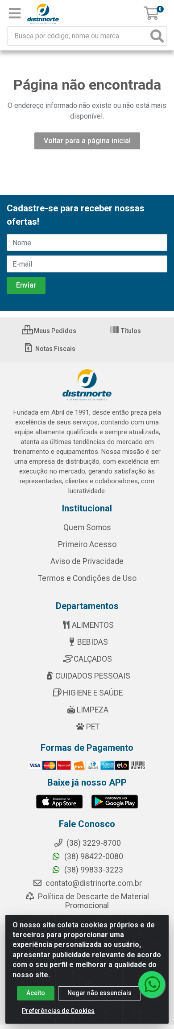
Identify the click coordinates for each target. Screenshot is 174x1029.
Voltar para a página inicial (87, 140)
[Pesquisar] (157, 36)
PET (92, 726)
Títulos (130, 330)
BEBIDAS (92, 642)
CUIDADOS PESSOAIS (92, 675)
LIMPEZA (92, 709)
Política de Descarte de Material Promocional (92, 901)
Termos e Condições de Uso (87, 578)
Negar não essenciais (99, 992)
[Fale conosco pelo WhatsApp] (151, 984)
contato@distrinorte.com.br (93, 883)
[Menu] (15, 13)
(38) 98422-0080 (92, 856)
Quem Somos (87, 527)
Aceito (35, 992)
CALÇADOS (93, 658)
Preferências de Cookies (58, 1010)
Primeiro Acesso (87, 544)
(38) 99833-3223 (92, 869)
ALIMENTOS (93, 625)
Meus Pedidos (54, 330)
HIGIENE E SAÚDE (93, 692)
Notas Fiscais (54, 348)
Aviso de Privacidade (87, 561)
